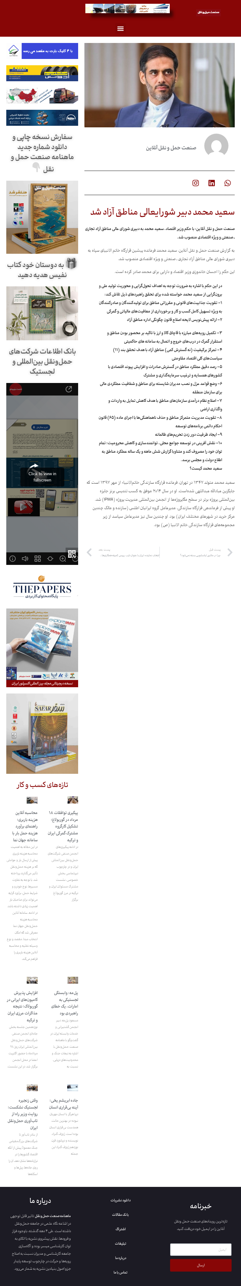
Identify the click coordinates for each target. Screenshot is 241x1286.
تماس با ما (120, 1272)
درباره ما (120, 1258)
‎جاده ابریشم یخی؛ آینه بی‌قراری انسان (63, 1104)
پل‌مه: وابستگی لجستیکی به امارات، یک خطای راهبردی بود (64, 1003)
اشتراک (120, 1229)
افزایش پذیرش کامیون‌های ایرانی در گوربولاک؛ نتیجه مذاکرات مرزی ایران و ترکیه (22, 1006)
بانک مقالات (120, 1215)
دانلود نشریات (120, 1200)
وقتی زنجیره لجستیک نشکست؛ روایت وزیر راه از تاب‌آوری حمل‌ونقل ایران (23, 1114)
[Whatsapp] (227, 183)
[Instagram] (195, 183)
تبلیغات (120, 1243)
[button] (120, 28)
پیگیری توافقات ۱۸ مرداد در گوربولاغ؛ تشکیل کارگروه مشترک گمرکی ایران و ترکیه (63, 826)
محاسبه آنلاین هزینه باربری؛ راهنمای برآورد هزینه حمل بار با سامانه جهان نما (25, 826)
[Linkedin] (211, 183)
